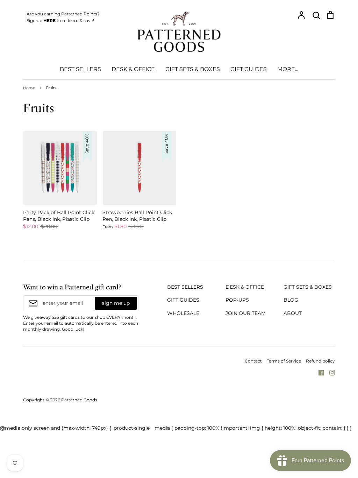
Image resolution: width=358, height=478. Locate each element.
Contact (253, 361)
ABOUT (293, 313)
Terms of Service (284, 361)
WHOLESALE (183, 313)
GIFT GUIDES (248, 69)
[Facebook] (318, 372)
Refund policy (320, 361)
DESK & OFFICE (133, 69)
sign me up (116, 303)
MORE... (287, 69)
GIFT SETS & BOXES (192, 69)
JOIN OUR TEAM (245, 313)
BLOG (291, 300)
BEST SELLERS (80, 69)
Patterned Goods (79, 399)
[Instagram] (329, 372)
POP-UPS (237, 300)
